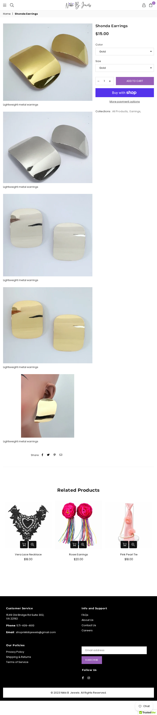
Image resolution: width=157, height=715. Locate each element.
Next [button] (150, 541)
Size (98, 61)
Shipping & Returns (18, 657)
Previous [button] (6, 541)
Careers (87, 630)
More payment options (125, 101)
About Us (87, 620)
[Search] (12, 5)
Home (6, 14)
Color (99, 45)
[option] (47, 62)
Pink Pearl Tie (129, 554)
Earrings (135, 111)
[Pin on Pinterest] (55, 455)
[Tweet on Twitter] (48, 455)
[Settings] (143, 5)
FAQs (85, 615)
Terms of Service (17, 662)
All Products (120, 111)
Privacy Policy (15, 652)
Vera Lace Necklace (28, 554)
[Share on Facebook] (42, 455)
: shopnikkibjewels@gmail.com (35, 632)
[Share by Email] (60, 455)
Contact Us (89, 625)
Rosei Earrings (78, 554)
